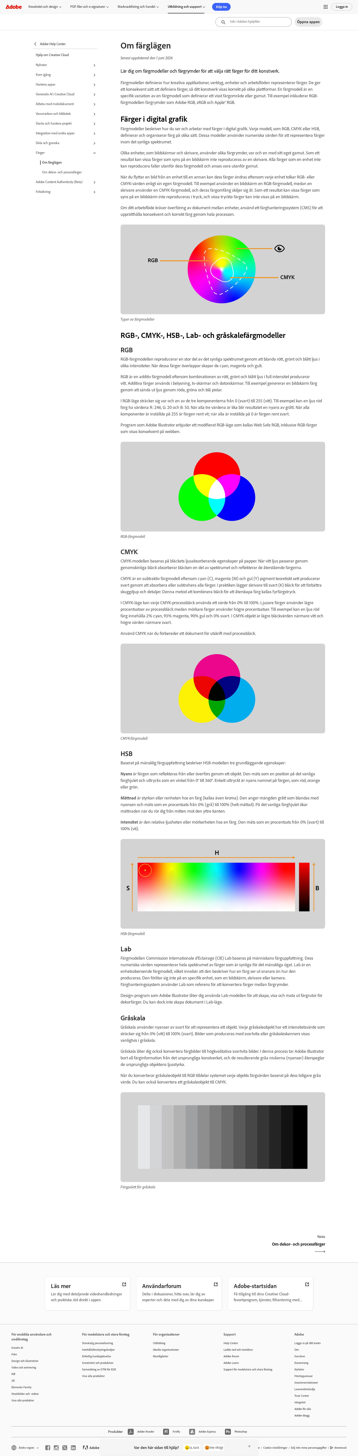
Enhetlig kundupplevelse (96, 1356)
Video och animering (23, 1367)
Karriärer (299, 1356)
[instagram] (56, 1447)
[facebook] (47, 1447)
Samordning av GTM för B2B (99, 1369)
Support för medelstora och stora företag (248, 1369)
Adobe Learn (231, 1363)
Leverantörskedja (304, 1389)
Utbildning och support (184, 7)
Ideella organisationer (166, 1349)
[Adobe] (14, 6)
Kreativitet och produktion (97, 1363)
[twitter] (64, 1447)
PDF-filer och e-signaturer (87, 7)
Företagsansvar (303, 1376)
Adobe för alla (302, 1409)
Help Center (231, 1343)
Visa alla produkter (22, 1400)
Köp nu (221, 7)
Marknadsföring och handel (136, 7)
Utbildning (159, 1343)
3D (13, 1380)
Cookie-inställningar (275, 1447)
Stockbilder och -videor (25, 1394)
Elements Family (21, 1387)
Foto (14, 1354)
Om (296, 1349)
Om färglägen (52, 162)
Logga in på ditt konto (307, 1343)
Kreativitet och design (43, 7)
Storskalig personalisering (97, 1343)
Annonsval (340, 1447)
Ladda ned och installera (238, 1349)
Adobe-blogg (302, 1415)
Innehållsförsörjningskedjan (98, 1349)
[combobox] (253, 22)
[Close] (249, 1446)
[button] (326, 7)
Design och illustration (24, 1361)
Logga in (342, 7)
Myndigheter (160, 1356)
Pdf (13, 1374)
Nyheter (299, 1369)
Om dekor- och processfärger (62, 172)
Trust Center (301, 1395)
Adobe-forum (231, 1356)
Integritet (300, 1402)
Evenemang (301, 1363)
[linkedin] (73, 1447)
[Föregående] (171, 1248)
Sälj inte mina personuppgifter (309, 1447)
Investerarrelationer (306, 1382)
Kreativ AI (17, 1347)
